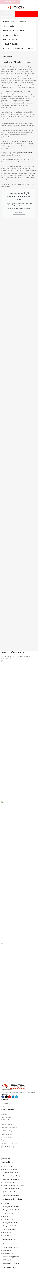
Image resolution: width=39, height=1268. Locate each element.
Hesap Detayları (6, 1117)
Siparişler (4, 1114)
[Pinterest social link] (9, 1096)
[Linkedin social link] (13, 1096)
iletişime (29, 125)
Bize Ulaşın (18, 213)
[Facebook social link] (2, 1096)
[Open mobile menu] (2, 8)
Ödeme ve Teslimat (7, 1137)
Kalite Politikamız (6, 1124)
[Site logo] (15, 7)
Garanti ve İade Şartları (8, 1131)
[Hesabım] (28, 8)
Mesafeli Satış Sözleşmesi (9, 1127)
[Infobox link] (18, 1162)
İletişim (3, 1107)
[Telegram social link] (16, 1096)
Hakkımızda (4, 1104)
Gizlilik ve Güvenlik (6, 1134)
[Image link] (13, 1086)
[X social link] (6, 1096)
